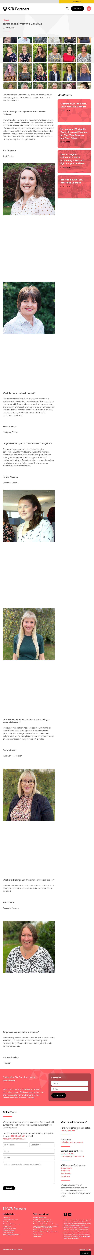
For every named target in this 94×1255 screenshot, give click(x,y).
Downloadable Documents (11, 1224)
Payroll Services (38, 1234)
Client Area (77, 2)
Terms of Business (9, 1230)
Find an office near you (10, 1220)
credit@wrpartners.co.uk (72, 1156)
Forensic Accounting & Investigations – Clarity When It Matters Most (46, 1227)
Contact (77, 8)
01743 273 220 (67, 1153)
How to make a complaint (11, 1234)
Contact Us (6, 1217)
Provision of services (9, 1228)
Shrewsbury (66, 1168)
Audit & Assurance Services (42, 1220)
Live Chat (85, 1253)
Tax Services (37, 1236)
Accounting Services (39, 1217)
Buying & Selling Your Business (43, 1222)
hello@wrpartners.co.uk (72, 1142)
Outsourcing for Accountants (42, 1230)
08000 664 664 (18, 1136)
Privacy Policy (7, 1226)
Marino (20, 1249)
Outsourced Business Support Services (45, 1232)
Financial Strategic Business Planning (45, 1224)
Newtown (65, 1176)
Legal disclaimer (8, 1232)
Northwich (65, 1173)
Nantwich (65, 1171)
